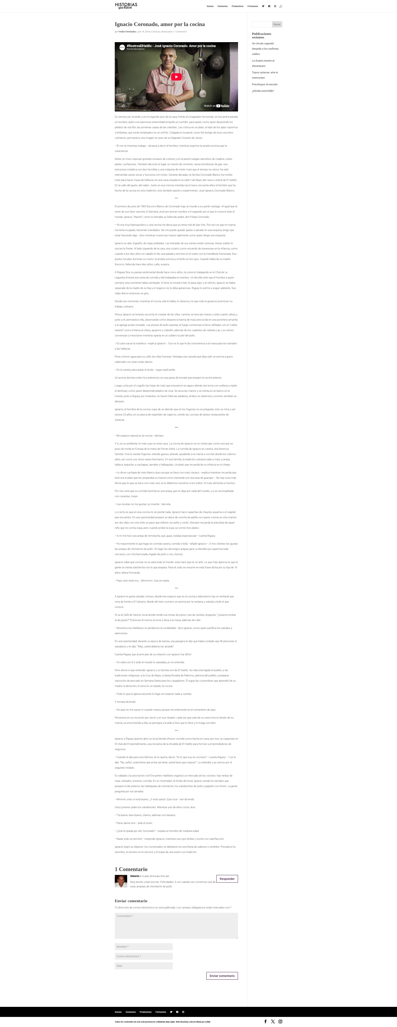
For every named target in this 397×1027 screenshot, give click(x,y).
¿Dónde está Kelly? (263, 90)
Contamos (223, 6)
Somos (210, 6)
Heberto (134, 876)
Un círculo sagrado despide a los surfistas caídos (265, 48)
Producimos (237, 6)
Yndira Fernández (127, 31)
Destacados (166, 31)
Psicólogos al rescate (264, 84)
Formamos (253, 6)
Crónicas (155, 31)
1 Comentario (180, 31)
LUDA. (208, 1022)
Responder (227, 879)
